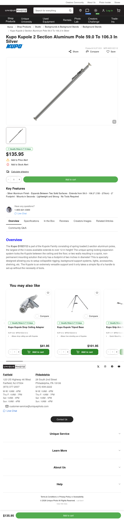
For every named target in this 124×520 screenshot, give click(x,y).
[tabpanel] (62, 251)
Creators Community (75, 2)
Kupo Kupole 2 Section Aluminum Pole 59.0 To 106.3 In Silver (39, 30)
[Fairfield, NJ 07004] (80, 10)
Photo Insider (105, 2)
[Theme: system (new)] (95, 10)
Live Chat (22, 213)
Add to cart (70, 179)
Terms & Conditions (49, 497)
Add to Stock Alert (19, 164)
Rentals (67, 20)
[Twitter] (98, 366)
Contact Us (62, 419)
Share (75, 51)
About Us (91, 2)
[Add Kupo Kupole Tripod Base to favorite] (97, 293)
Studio (38, 26)
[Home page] (16, 10)
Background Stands (92, 26)
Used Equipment (48, 20)
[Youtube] (119, 366)
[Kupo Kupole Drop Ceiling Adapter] (28, 304)
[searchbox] (53, 10)
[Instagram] (105, 366)
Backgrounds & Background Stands (62, 26)
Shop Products (10, 20)
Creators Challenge (93, 20)
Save (113, 51)
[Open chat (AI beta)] (87, 10)
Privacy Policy (65, 497)
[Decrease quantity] (8, 179)
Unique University (26, 20)
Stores (117, 2)
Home (10, 26)
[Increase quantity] (19, 179)
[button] (118, 10)
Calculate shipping (20, 171)
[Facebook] (112, 366)
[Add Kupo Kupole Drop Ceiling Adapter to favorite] (48, 293)
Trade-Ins (114, 20)
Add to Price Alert (19, 159)
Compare (94, 51)
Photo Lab (77, 20)
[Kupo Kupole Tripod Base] (77, 304)
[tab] (13, 221)
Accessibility (78, 497)
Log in (109, 10)
